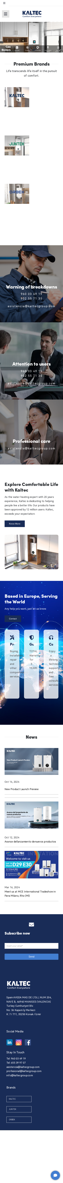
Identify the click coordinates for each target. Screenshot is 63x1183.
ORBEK (12, 1120)
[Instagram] (19, 1042)
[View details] (17, 97)
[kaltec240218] (32, 10)
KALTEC (12, 1099)
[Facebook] (28, 1042)
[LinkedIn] (9, 1042)
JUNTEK (12, 1109)
